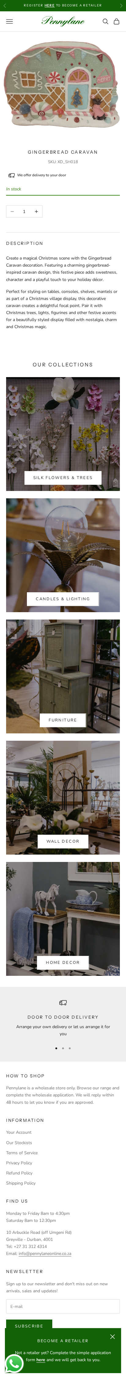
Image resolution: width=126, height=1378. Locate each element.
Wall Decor (63, 841)
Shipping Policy (20, 1183)
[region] (63, 1018)
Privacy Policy (19, 1163)
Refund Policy (19, 1173)
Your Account (18, 1132)
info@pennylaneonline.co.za (45, 1253)
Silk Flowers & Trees (63, 478)
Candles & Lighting (63, 599)
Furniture (63, 720)
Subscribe (29, 1326)
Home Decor (63, 962)
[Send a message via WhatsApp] (14, 1364)
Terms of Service (22, 1153)
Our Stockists (19, 1143)
